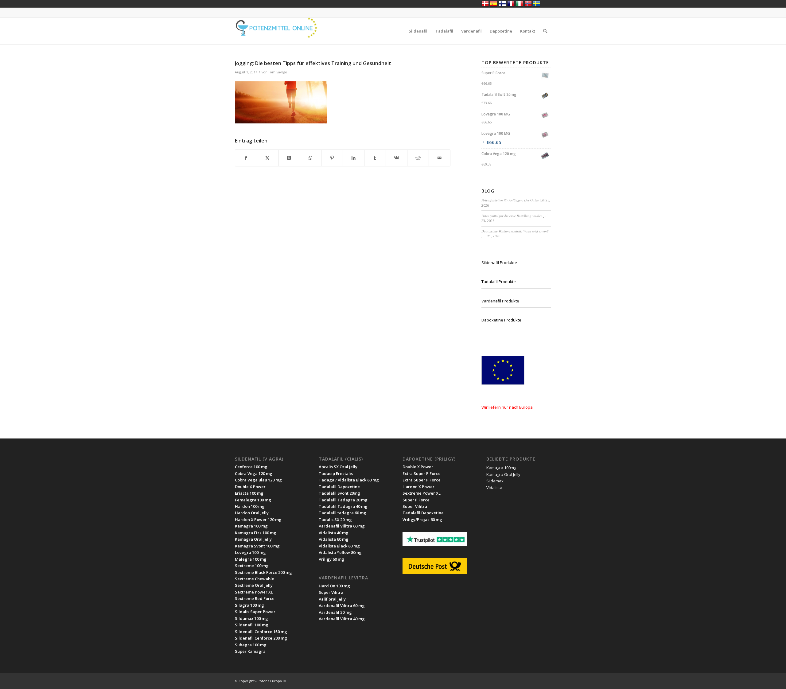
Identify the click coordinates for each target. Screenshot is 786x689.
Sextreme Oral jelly (254, 585)
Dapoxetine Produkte (501, 320)
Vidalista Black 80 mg (339, 546)
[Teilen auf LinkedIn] (353, 158)
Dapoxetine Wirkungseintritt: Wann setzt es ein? (515, 231)
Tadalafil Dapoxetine (339, 486)
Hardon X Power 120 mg (258, 519)
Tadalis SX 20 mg (335, 519)
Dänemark (485, 3)
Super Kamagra (250, 651)
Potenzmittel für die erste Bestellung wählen (512, 215)
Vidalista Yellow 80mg (340, 552)
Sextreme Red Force (254, 598)
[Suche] (545, 31)
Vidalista (494, 487)
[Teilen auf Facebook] (246, 158)
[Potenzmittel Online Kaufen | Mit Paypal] (281, 31)
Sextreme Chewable (254, 579)
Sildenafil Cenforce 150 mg (261, 631)
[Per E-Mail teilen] (439, 158)
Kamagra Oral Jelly (253, 539)
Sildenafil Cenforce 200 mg (261, 638)
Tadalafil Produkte (498, 281)
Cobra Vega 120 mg (253, 473)
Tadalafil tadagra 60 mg (342, 513)
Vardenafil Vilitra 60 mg (342, 605)
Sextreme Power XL (254, 592)
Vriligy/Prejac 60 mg (422, 519)
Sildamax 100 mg (251, 618)
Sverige (536, 3)
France (511, 3)
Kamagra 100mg (501, 467)
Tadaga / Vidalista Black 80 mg (349, 480)
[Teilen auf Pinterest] (332, 158)
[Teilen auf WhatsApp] (310, 158)
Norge (528, 3)
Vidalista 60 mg (333, 539)
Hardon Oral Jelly (252, 513)
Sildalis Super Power (255, 611)
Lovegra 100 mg (250, 552)
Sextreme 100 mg (252, 565)
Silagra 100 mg (249, 605)
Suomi (502, 3)
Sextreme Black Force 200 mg (263, 572)
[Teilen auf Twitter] (267, 158)
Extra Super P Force (422, 473)
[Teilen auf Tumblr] (375, 158)
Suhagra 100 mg (251, 645)
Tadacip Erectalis (336, 473)
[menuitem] (418, 31)
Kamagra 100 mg (251, 526)
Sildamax (495, 481)
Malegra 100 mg (251, 559)
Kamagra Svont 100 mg (257, 546)
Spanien (493, 3)
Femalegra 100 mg (253, 500)
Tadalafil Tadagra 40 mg (343, 506)
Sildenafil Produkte (499, 262)
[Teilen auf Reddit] (418, 158)
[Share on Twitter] (289, 158)
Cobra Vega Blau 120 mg (258, 480)
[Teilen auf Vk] (396, 158)
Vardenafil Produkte (500, 301)
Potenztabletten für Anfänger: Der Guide (510, 200)
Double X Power (250, 486)
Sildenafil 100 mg (251, 625)
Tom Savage (277, 72)
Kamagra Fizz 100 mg (255, 532)
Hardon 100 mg (250, 506)
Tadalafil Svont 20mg (339, 493)
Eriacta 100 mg (249, 493)
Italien (519, 3)
